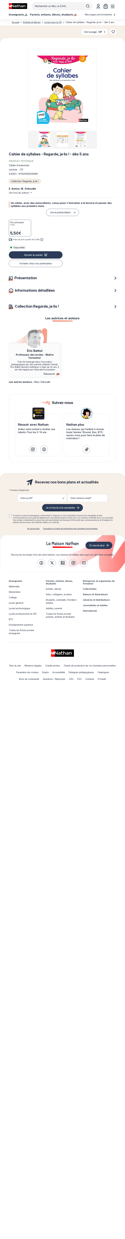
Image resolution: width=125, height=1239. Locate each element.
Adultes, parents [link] (54, 608)
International (90, 610)
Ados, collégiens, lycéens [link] (59, 594)
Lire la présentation (60, 212)
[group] (44, 139)
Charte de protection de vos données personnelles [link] (90, 665)
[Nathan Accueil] (18, 6)
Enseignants (15, 581)
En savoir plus (33, 528)
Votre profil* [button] (26, 498)
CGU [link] (71, 679)
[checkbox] (10, 515)
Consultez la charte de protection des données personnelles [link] (70, 528)
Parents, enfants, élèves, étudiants (59, 582)
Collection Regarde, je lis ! (25, 181)
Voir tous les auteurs (19, 192)
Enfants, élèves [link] (53, 589)
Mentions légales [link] (33, 665)
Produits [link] (102, 679)
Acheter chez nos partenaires (35, 263)
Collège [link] (13, 597)
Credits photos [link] (52, 665)
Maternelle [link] (14, 586)
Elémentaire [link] (15, 592)
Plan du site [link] (15, 665)
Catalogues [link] (103, 672)
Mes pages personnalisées (99, 14)
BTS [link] (11, 619)
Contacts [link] (89, 679)
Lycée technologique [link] (19, 608)
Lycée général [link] (16, 603)
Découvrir (49, 373)
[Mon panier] (106, 6)
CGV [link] (79, 679)
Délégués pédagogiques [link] (81, 672)
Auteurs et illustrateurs (95, 594)
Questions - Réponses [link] (54, 679)
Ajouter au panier (33, 254)
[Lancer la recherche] (87, 6)
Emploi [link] (45, 672)
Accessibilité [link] (58, 672)
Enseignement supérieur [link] (21, 624)
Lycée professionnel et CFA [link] (23, 614)
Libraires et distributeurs (96, 600)
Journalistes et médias (95, 605)
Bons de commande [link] (29, 679)
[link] (33, 449)
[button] (62, 90)
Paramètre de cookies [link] (27, 672)
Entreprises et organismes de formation (99, 582)
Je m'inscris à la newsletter (60, 507)
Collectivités (89, 589)
